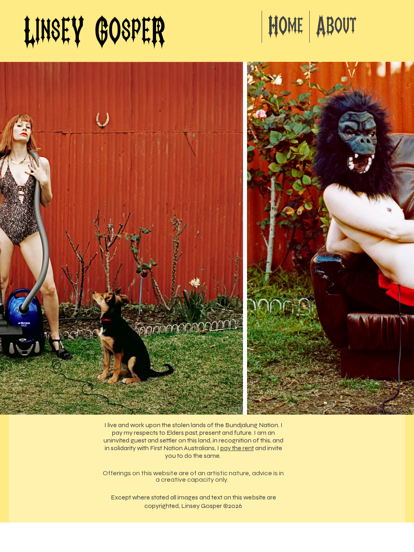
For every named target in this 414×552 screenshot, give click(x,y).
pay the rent (237, 448)
